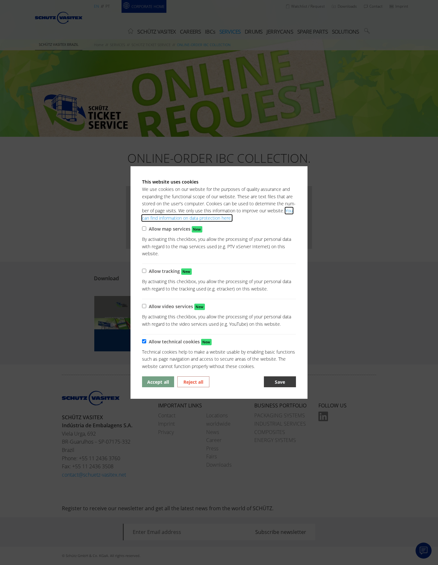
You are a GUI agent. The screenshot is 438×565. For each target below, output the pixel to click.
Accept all (158, 382)
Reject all (193, 382)
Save (280, 382)
